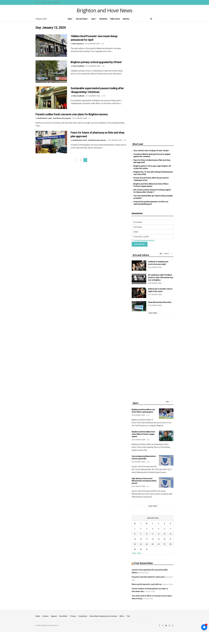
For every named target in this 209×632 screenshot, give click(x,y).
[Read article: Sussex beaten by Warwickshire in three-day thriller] (166, 460)
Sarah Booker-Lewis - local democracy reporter (54, 118)
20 (164, 539)
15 (135, 539)
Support (49, 2)
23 (141, 544)
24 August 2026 (155, 267)
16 (141, 539)
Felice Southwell (78, 66)
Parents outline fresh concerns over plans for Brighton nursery (72, 114)
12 (158, 534)
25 (152, 544)
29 (135, 549)
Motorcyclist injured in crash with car (147, 584)
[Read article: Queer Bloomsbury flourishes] (139, 306)
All (161, 254)
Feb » (139, 553)
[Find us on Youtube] (164, 19)
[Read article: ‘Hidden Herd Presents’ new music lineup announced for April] (51, 45)
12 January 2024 (93, 44)
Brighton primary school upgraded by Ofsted (96, 62)
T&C (128, 616)
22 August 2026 (139, 462)
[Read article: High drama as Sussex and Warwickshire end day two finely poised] (166, 482)
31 (147, 549)
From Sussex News (143, 563)
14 (104, 96)
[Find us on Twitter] (160, 19)
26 (158, 544)
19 (158, 539)
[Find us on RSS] (168, 19)
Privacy (73, 616)
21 (170, 539)
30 (141, 549)
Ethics (122, 616)
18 (152, 539)
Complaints (82, 616)
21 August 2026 (139, 486)
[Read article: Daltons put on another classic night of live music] (139, 293)
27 (164, 544)
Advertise (126, 19)
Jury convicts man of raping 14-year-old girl (151, 150)
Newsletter (56, 2)
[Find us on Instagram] (172, 19)
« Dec (134, 553)
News (70, 19)
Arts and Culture (81, 19)
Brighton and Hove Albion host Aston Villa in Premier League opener (143, 434)
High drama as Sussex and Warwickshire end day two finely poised (144, 481)
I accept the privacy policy (144, 240)
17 (147, 539)
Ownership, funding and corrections (103, 616)
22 (135, 544)
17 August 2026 (155, 294)
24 (147, 544)
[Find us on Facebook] (156, 19)
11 (152, 534)
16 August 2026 (155, 305)
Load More (152, 313)
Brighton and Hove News (104, 10)
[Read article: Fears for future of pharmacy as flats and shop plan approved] (51, 142)
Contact (43, 2)
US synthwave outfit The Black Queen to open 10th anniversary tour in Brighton (160, 277)
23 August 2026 (139, 415)
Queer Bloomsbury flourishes (160, 302)
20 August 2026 (155, 283)
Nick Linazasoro (78, 44)
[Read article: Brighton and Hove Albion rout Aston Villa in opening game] (166, 413)
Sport (93, 19)
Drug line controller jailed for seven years (148, 577)
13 (164, 534)
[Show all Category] (171, 253)
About (37, 2)
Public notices (115, 19)
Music (166, 254)
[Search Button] (151, 19)
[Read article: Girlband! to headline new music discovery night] (139, 265)
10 (147, 534)
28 (170, 544)
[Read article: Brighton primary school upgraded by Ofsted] (51, 71)
